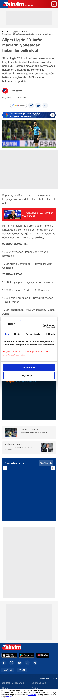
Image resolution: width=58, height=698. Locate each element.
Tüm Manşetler (46, 463)
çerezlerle (32, 695)
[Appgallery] (42, 655)
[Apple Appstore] (9, 655)
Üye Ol (22, 670)
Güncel (5, 688)
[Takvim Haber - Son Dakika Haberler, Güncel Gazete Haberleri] (16, 4)
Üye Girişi (8, 670)
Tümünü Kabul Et (29, 367)
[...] (45, 105)
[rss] (35, 662)
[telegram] (31, 105)
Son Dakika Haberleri (12, 682)
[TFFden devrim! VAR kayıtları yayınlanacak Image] (12, 218)
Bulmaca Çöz (39, 682)
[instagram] (27, 662)
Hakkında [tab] (50, 334)
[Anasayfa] (54, 4)
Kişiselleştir (27, 375)
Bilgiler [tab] (18, 334)
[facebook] (3, 662)
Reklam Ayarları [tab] (33, 334)
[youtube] (19, 662)
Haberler (5, 32)
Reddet (11, 324)
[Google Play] (26, 655)
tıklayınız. (10, 697)
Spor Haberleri (19, 32)
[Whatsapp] (38, 105)
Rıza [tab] (7, 334)
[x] (11, 662)
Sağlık (35, 688)
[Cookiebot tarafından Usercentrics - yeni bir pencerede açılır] (42, 326)
